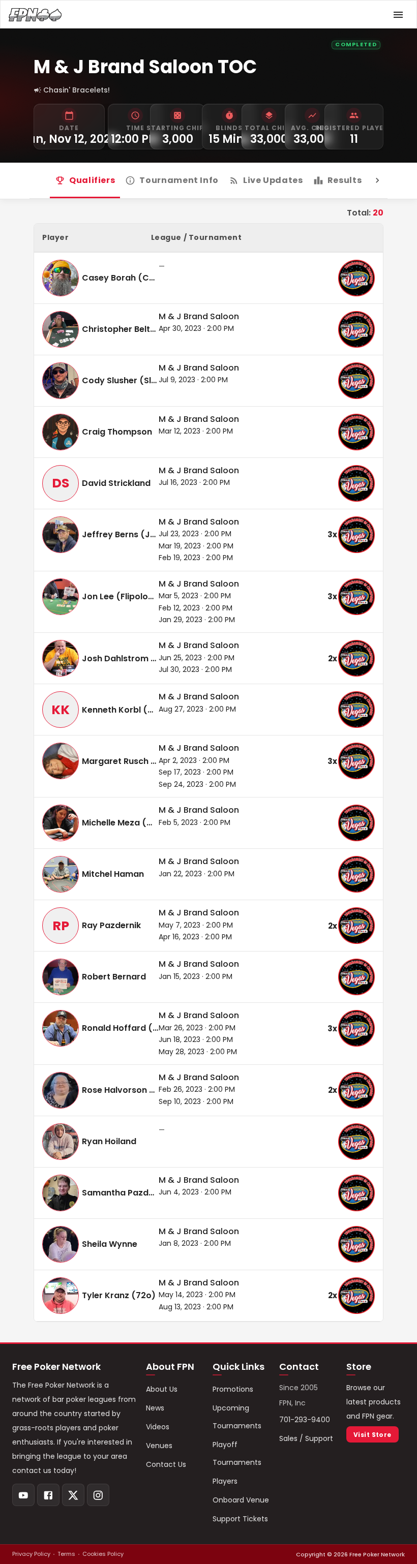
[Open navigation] (398, 15)
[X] (73, 1495)
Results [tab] (344, 180)
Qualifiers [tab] (92, 180)
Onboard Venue (241, 1500)
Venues (159, 1445)
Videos (157, 1427)
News (155, 1408)
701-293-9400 (304, 1420)
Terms (66, 1554)
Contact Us (166, 1464)
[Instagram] (98, 1495)
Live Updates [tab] (273, 180)
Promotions (233, 1389)
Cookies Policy (103, 1554)
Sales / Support (306, 1438)
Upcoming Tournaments (237, 1417)
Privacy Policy (31, 1554)
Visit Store (372, 1434)
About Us (161, 1389)
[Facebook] (48, 1495)
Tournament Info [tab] (179, 180)
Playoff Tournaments (237, 1453)
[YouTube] (23, 1495)
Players (225, 1481)
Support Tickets (240, 1519)
